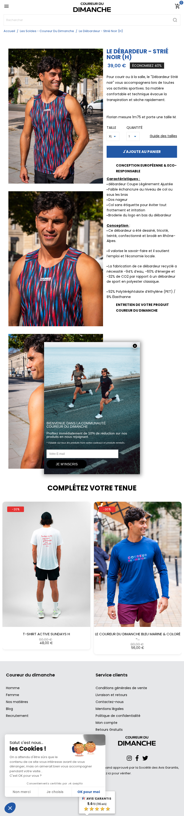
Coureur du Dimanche (142, 323)
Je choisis (54, 791)
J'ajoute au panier (142, 151)
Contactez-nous (110, 701)
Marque (115, 323)
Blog (9, 708)
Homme (13, 688)
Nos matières (17, 701)
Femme (12, 694)
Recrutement (17, 715)
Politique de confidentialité (118, 715)
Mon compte (106, 722)
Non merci (21, 791)
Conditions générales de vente (121, 688)
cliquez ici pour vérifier (113, 773)
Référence (117, 338)
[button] (7, 570)
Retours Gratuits (109, 729)
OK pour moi (88, 791)
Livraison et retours (111, 694)
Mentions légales (110, 708)
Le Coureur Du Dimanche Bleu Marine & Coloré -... (137, 636)
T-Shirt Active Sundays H (46, 634)
